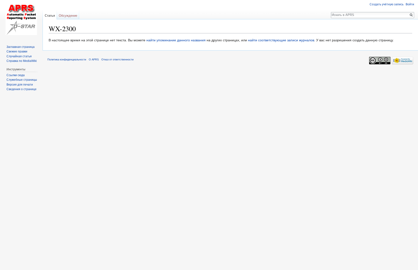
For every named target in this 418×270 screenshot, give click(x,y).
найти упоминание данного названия (176, 40)
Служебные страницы (22, 79)
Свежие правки (17, 51)
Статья (50, 15)
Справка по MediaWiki (22, 61)
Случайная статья (19, 56)
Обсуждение (68, 15)
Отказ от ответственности (117, 59)
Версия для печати (20, 84)
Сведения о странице (22, 89)
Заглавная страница (21, 47)
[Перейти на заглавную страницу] (21, 19)
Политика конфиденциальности (66, 59)
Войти (410, 4)
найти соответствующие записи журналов (281, 40)
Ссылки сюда (16, 75)
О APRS (94, 59)
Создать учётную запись (386, 4)
